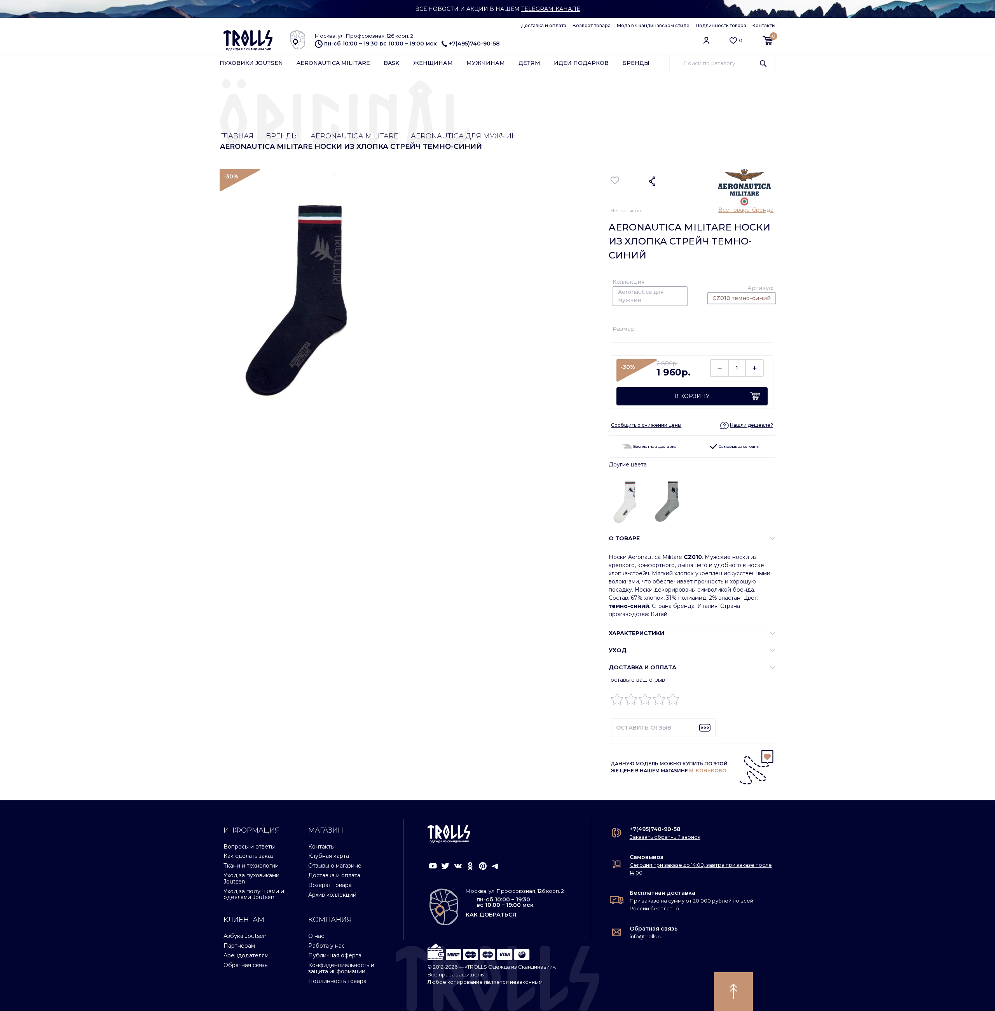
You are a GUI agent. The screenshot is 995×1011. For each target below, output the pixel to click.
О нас (316, 935)
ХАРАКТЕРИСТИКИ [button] (636, 633)
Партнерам (239, 945)
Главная (236, 136)
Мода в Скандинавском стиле (653, 25)
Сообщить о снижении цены (646, 425)
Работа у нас (326, 945)
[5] (673, 701)
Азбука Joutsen (245, 935)
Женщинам (433, 62)
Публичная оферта (334, 955)
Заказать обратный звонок (665, 837)
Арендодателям (246, 955)
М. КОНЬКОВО (707, 771)
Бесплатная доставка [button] (654, 446)
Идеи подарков (581, 62)
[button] (746, 425)
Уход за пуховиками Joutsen (251, 878)
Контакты (763, 25)
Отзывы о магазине (334, 865)
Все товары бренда (745, 209)
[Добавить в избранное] (615, 180)
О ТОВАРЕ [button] (624, 538)
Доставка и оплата (543, 25)
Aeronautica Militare (333, 62)
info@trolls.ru (646, 936)
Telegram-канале (550, 8)
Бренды (635, 62)
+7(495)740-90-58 (474, 43)
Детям (529, 62)
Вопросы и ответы (249, 846)
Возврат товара (592, 25)
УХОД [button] (618, 650)
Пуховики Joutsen (251, 62)
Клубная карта (328, 855)
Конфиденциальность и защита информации (341, 968)
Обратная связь (245, 965)
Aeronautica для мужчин (464, 136)
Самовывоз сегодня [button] (738, 446)
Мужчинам (485, 62)
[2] (631, 701)
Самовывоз (646, 857)
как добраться (491, 914)
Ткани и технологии (251, 865)
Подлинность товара (721, 25)
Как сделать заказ (248, 855)
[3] (645, 701)
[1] (617, 701)
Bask (391, 62)
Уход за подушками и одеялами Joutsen (253, 894)
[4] (659, 701)
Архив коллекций (332, 894)
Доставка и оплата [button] (642, 667)
